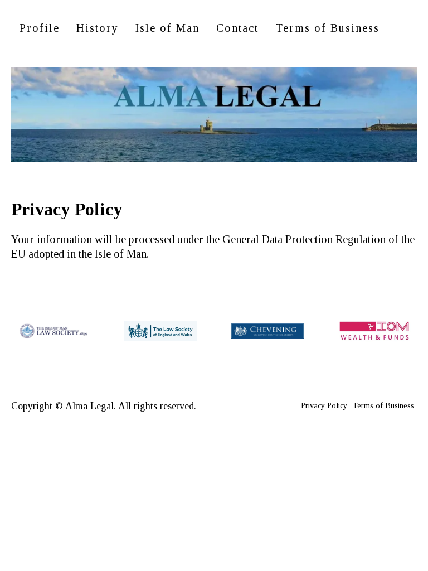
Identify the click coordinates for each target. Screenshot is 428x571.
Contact (237, 28)
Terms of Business (327, 28)
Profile (40, 28)
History (97, 28)
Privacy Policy (324, 405)
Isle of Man (167, 28)
